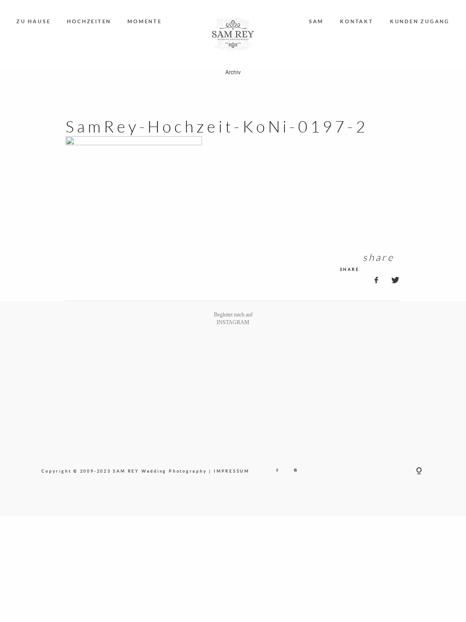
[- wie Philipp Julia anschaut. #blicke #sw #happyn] (256, 361)
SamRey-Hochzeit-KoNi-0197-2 (217, 126)
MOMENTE (144, 21)
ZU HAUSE (33, 21)
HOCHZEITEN (89, 21)
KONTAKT (356, 21)
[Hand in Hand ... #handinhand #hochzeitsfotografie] (209, 361)
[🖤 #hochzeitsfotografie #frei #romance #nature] (65, 361)
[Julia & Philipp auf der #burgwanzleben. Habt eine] (304, 361)
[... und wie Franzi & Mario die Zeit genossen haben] (352, 361)
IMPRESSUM (231, 471)
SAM (316, 21)
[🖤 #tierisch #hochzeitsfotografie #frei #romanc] (161, 361)
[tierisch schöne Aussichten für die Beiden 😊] (113, 361)
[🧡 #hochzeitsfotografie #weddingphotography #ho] (400, 361)
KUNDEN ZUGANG (420, 21)
